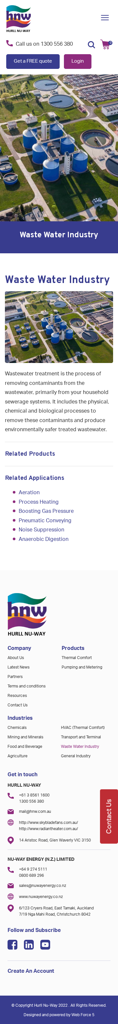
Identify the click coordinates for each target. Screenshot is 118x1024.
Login (77, 61)
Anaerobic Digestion (44, 539)
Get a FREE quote (33, 61)
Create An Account (31, 971)
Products (73, 648)
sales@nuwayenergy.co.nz (42, 886)
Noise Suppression (41, 529)
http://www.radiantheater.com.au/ (48, 829)
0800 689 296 (31, 875)
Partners (15, 677)
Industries (20, 718)
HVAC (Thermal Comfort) (83, 728)
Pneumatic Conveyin (43, 520)
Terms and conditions (27, 686)
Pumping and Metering (82, 667)
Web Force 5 (82, 1015)
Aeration (29, 492)
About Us (16, 658)
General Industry (75, 756)
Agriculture (18, 756)
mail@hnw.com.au (35, 811)
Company (19, 648)
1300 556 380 (57, 44)
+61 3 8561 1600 (34, 795)
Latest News (19, 667)
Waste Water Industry (80, 746)
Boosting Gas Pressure (46, 511)
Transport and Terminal (81, 737)
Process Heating (39, 502)
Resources (17, 696)
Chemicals (17, 728)
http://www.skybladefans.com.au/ (48, 823)
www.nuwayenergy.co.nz (41, 897)
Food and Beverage (25, 746)
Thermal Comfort (77, 658)
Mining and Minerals (25, 737)
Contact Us (18, 705)
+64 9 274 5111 (33, 869)
